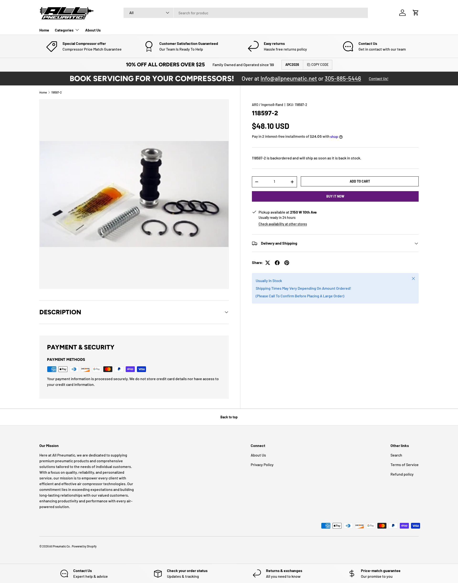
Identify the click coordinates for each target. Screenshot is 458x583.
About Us (93, 30)
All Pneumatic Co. (60, 546)
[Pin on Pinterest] (286, 263)
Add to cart (360, 181)
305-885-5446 (343, 78)
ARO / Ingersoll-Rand (267, 105)
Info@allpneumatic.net (288, 78)
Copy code (319, 65)
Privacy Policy (262, 464)
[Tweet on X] (267, 263)
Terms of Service (404, 464)
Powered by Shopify (84, 546)
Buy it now (335, 196)
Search (396, 455)
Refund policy (402, 474)
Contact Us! (378, 78)
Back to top (229, 417)
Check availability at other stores (283, 224)
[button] (416, 12)
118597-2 (56, 92)
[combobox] (246, 13)
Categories (64, 30)
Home (44, 30)
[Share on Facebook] (277, 263)
